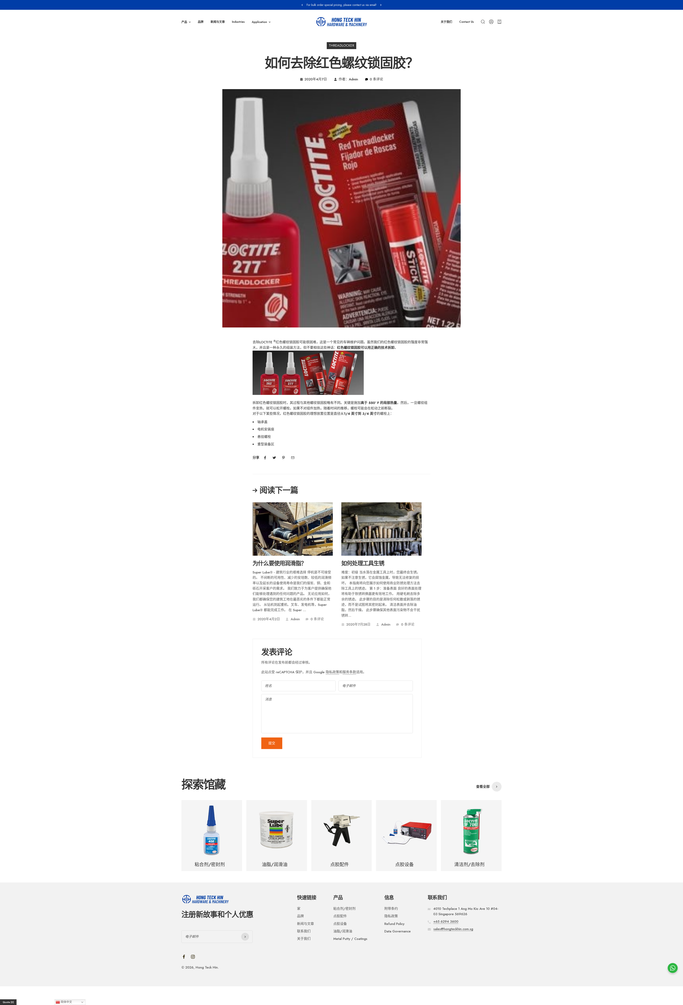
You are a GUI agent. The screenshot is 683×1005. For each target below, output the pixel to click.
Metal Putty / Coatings (350, 938)
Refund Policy (394, 923)
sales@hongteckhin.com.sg (453, 929)
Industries (238, 22)
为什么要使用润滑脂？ (279, 563)
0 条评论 (376, 79)
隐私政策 (332, 672)
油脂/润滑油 (342, 931)
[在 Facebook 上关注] (183, 956)
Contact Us (466, 22)
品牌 (200, 22)
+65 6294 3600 (445, 921)
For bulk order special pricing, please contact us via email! (341, 5)
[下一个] (381, 4)
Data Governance (397, 931)
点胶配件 (340, 916)
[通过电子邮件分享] (292, 457)
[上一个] (302, 4)
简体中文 (66, 1001)
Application (259, 22)
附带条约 (391, 908)
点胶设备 (340, 923)
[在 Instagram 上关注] (192, 956)
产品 (184, 22)
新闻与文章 (218, 22)
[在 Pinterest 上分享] (283, 457)
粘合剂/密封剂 (344, 908)
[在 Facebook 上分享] (265, 457)
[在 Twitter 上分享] (274, 457)
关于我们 (446, 22)
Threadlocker (341, 45)
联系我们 (304, 931)
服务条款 (349, 672)
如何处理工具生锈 (362, 563)
